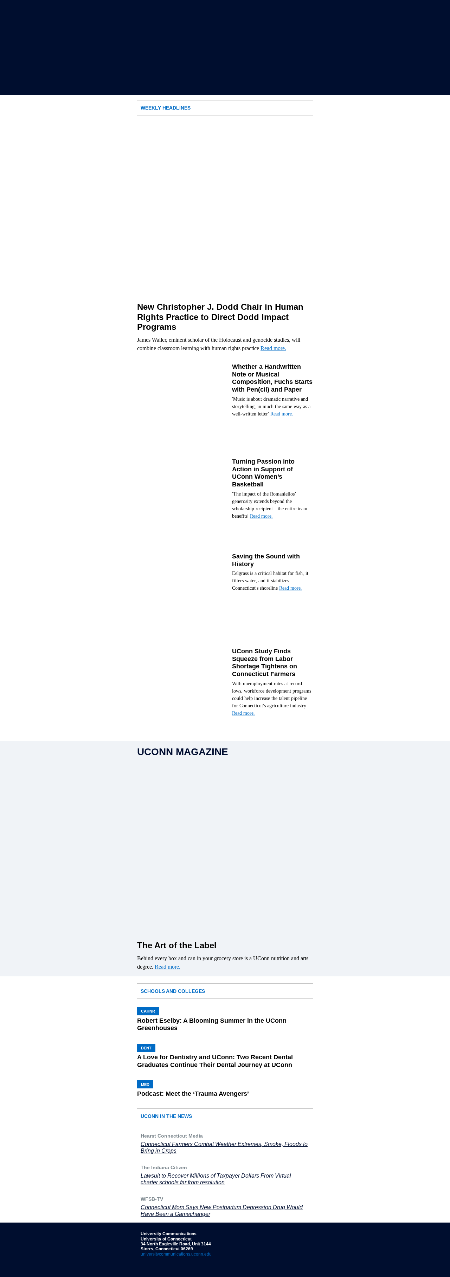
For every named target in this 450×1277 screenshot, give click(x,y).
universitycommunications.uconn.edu (176, 1254)
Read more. (273, 348)
